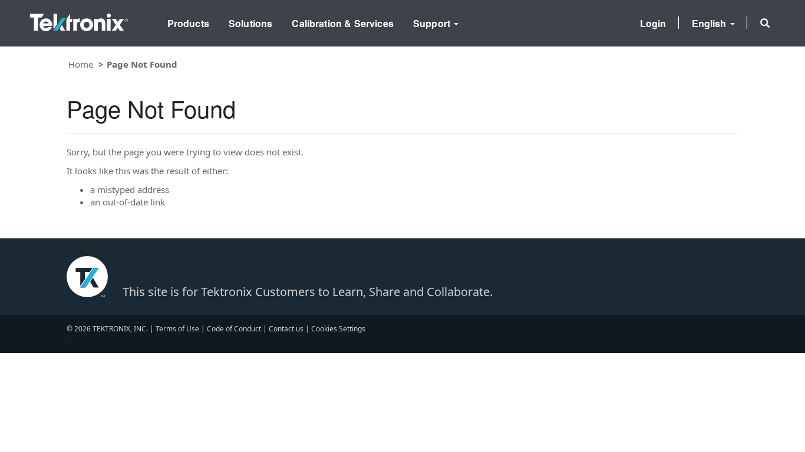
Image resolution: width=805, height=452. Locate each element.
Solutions (250, 23)
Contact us (286, 329)
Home (80, 64)
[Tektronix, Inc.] (78, 19)
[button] (764, 23)
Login (653, 23)
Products (188, 23)
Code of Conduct (234, 329)
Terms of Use (177, 329)
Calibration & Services (343, 23)
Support (433, 23)
